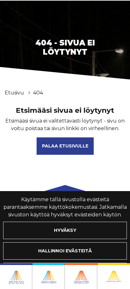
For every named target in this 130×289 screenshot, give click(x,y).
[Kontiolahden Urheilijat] (81, 276)
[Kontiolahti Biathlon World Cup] (48, 276)
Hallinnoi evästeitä (65, 250)
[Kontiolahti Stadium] (114, 276)
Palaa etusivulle (65, 145)
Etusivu (15, 93)
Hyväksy (65, 230)
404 (38, 93)
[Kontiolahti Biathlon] (16, 276)
